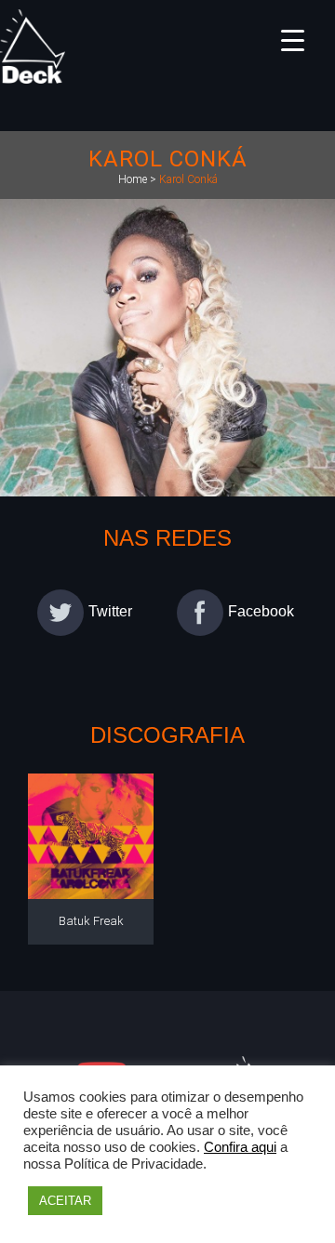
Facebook (261, 612)
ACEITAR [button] (65, 1201)
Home (132, 179)
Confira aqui (240, 1147)
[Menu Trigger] (292, 39)
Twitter (110, 612)
